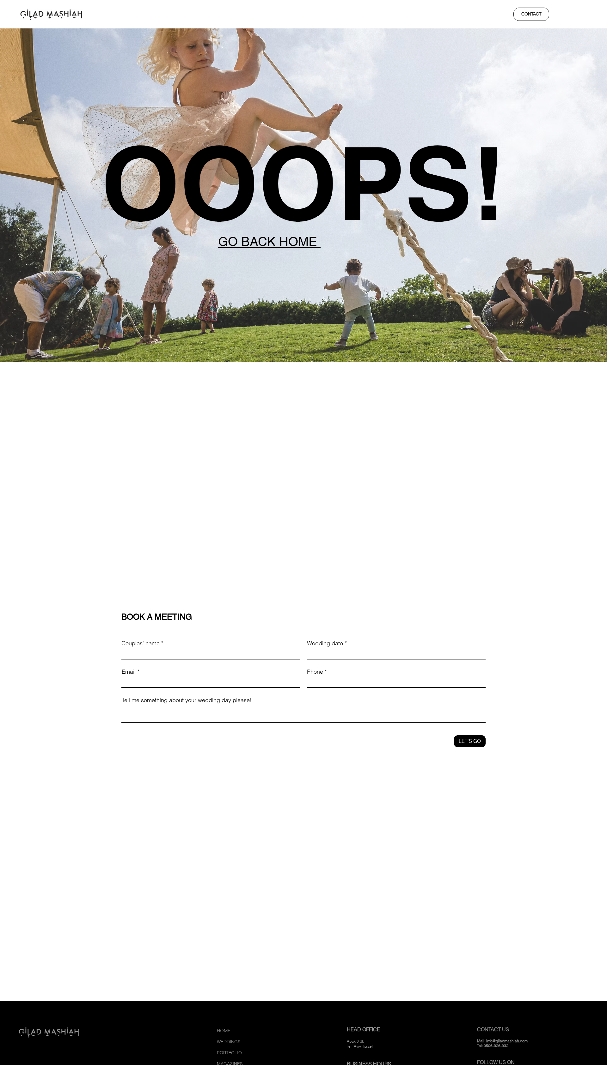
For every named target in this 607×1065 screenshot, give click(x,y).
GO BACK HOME (269, 241)
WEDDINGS (229, 1041)
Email (129, 672)
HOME (223, 1030)
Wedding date (325, 643)
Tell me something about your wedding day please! (187, 700)
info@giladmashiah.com (507, 1040)
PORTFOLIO (229, 1053)
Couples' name (140, 643)
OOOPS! (303, 183)
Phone (315, 672)
